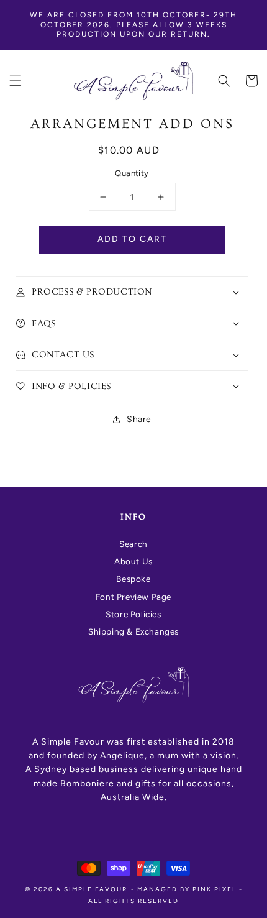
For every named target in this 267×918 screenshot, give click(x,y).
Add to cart (132, 239)
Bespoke (133, 579)
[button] (15, 80)
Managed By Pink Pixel (187, 889)
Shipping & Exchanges (133, 631)
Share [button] (139, 419)
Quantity (131, 173)
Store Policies (133, 614)
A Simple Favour (91, 889)
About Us (133, 561)
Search (133, 544)
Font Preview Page (133, 597)
